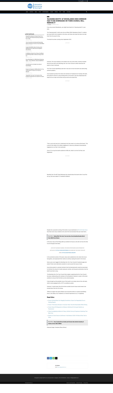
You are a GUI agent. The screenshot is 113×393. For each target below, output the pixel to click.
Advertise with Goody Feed (71, 382)
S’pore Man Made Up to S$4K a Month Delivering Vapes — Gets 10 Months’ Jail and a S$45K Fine (35, 60)
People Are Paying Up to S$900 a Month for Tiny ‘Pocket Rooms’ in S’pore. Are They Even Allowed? (35, 70)
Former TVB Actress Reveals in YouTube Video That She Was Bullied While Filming (67, 304)
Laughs (51, 11)
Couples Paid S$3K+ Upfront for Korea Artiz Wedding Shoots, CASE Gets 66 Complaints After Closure (34, 48)
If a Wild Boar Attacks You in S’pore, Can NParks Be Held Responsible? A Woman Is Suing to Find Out (35, 54)
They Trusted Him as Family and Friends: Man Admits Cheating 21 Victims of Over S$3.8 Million (35, 43)
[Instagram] (80, 1)
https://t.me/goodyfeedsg (62, 250)
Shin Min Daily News (83, 230)
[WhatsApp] (53, 358)
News (27, 11)
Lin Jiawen (49, 24)
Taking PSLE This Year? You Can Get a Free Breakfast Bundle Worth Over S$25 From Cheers (35, 76)
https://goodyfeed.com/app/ (69, 252)
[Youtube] (87, 1)
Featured (68, 11)
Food (40, 11)
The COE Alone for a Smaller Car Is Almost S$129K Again (34, 65)
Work (64, 11)
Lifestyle (31, 11)
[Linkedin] (81, 1)
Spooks (56, 11)
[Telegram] (83, 1)
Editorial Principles (79, 382)
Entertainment (45, 11)
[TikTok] (84, 1)
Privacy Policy (86, 382)
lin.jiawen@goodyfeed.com (61, 367)
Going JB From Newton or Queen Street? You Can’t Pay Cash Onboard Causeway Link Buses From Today (34, 37)
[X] (85, 1)
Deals (36, 11)
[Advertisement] (66, 6)
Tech (60, 11)
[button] (86, 12)
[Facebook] (78, 1)
